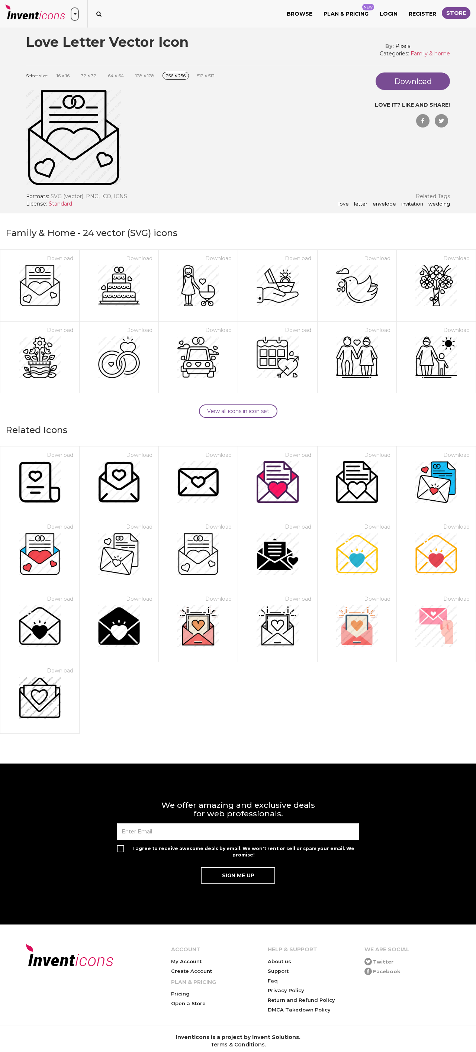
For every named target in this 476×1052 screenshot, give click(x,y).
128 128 (144, 75)
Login (389, 13)
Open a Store (188, 1003)
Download (60, 258)
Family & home (430, 53)
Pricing (180, 994)
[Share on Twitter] (441, 121)
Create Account (191, 971)
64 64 (116, 75)
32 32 (88, 75)
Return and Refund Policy (301, 1000)
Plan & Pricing (348, 11)
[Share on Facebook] (423, 121)
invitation (412, 204)
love (343, 204)
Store (456, 13)
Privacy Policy (286, 990)
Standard (60, 203)
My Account (186, 961)
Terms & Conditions (237, 1044)
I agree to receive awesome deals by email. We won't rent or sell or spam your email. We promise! (243, 852)
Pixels (402, 46)
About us (279, 961)
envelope (384, 204)
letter (360, 204)
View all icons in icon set (238, 411)
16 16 (63, 75)
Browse (299, 13)
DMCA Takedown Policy (299, 1010)
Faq (273, 981)
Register (422, 13)
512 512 (206, 75)
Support (278, 971)
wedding (439, 204)
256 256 (176, 75)
